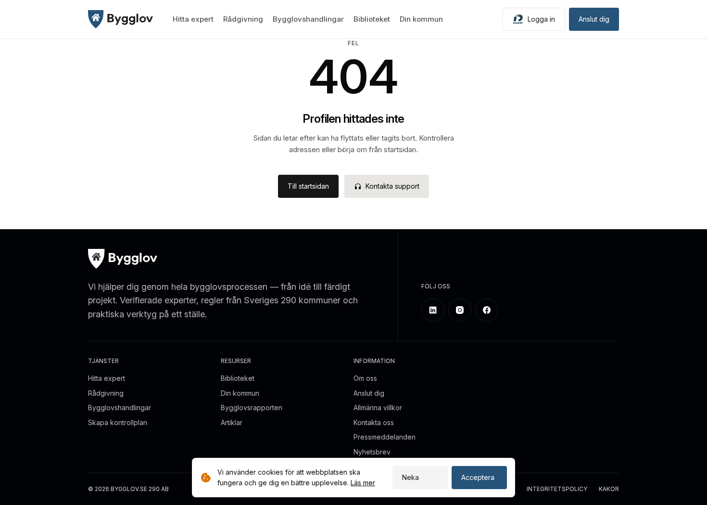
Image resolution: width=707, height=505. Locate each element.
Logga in (541, 19)
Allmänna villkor (378, 407)
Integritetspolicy (557, 489)
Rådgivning (243, 19)
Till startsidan (308, 186)
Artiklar (231, 422)
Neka (410, 477)
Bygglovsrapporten (251, 407)
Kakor (609, 489)
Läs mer (363, 483)
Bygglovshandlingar (308, 19)
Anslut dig (594, 19)
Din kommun (421, 19)
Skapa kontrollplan (117, 422)
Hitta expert (193, 19)
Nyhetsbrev (372, 452)
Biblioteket (372, 19)
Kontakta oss (374, 422)
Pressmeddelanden (385, 437)
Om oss (365, 378)
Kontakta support (392, 186)
